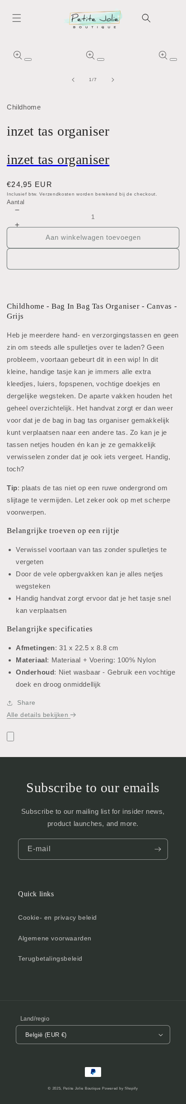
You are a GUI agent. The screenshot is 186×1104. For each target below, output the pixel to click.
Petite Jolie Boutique (82, 1088)
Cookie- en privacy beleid (57, 917)
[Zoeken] (146, 18)
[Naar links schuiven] (73, 80)
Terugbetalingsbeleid (50, 958)
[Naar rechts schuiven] (113, 80)
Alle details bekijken (38, 714)
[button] (17, 18)
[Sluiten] (10, 736)
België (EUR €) (46, 1034)
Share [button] (26, 702)
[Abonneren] (157, 849)
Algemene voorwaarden (55, 938)
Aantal (15, 202)
